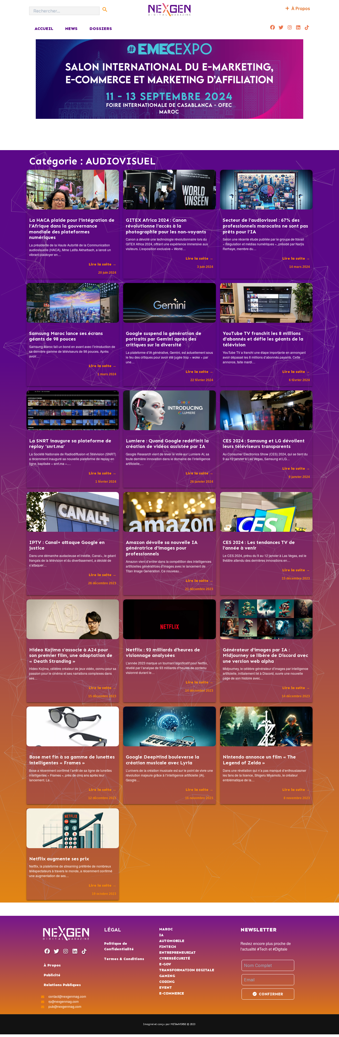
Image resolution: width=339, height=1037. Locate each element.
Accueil (43, 28)
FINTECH (167, 946)
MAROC (166, 929)
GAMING (167, 976)
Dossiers (101, 28)
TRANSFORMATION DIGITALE (186, 970)
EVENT (165, 987)
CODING (167, 981)
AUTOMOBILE (171, 941)
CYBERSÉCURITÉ (174, 958)
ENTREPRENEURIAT (177, 952)
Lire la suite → (102, 264)
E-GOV (165, 964)
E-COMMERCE (171, 993)
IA (161, 935)
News (71, 28)
